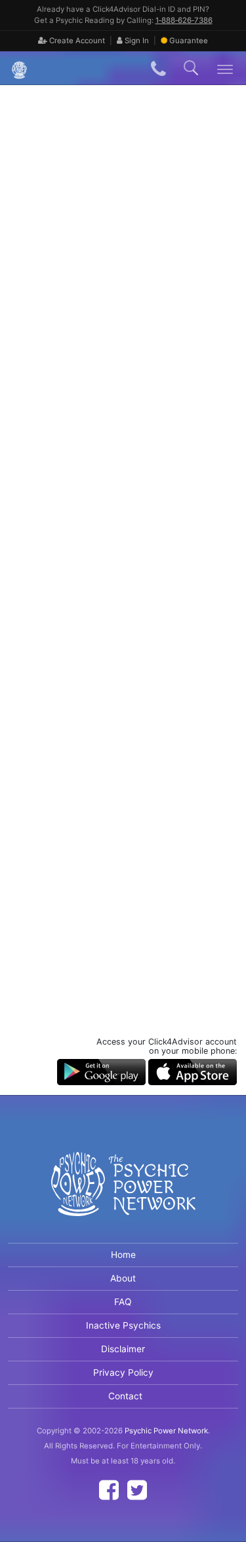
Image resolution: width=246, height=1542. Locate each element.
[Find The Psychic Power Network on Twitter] (137, 1490)
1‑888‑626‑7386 (184, 20)
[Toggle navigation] (225, 68)
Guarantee (188, 40)
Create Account (76, 40)
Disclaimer (123, 1349)
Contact (125, 1396)
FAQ (123, 1302)
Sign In (136, 40)
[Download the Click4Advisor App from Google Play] (101, 1071)
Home (123, 1254)
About (123, 1278)
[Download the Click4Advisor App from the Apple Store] (192, 1071)
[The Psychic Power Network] (14, 68)
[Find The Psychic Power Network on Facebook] (109, 1490)
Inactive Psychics (123, 1325)
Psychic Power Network (166, 1430)
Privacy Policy (123, 1372)
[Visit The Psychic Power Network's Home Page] (123, 1195)
